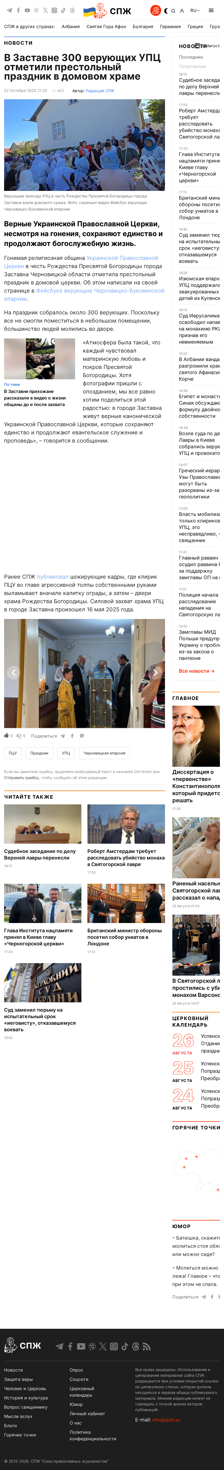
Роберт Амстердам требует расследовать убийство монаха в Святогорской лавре (126, 857)
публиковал (53, 576)
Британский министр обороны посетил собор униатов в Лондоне (124, 937)
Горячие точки (196, 1128)
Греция (195, 26)
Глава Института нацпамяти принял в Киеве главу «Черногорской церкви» (38, 937)
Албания (71, 26)
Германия (170, 26)
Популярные (192, 66)
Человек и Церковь (25, 1388)
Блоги (10, 1425)
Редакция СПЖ (100, 90)
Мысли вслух (18, 1416)
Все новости (194, 671)
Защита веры (18, 1379)
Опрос (76, 1370)
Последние (191, 57)
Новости (18, 43)
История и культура (26, 1397)
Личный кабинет (87, 1413)
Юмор (181, 1226)
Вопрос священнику (26, 1407)
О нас (76, 1423)
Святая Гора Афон (106, 26)
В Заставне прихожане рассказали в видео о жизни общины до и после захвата (35, 398)
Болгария (143, 26)
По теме (12, 384)
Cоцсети (79, 1379)
